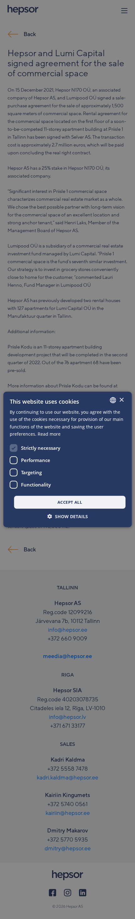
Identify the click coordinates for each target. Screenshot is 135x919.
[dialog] (67, 459)
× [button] (121, 399)
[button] (67, 516)
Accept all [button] (69, 502)
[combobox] (113, 400)
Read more (49, 434)
